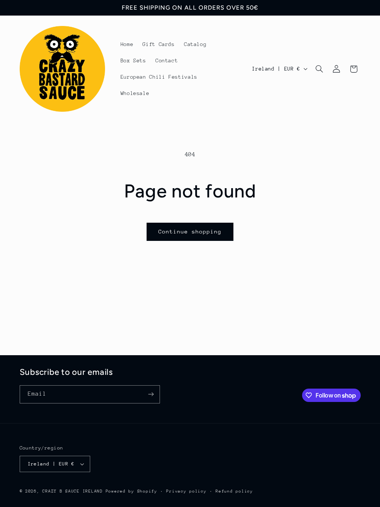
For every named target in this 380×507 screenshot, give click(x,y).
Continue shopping (190, 231)
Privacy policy (186, 491)
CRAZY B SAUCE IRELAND (72, 491)
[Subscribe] (150, 394)
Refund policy (234, 491)
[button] (319, 69)
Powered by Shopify (131, 491)
